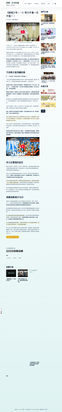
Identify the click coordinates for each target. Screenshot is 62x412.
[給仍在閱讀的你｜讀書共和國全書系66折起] (48, 91)
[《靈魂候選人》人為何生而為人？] (11, 273)
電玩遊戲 (43, 3)
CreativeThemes (33, 409)
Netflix (35, 52)
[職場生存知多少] (48, 104)
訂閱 (43, 111)
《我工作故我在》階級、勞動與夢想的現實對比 (23, 280)
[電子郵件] (55, 3)
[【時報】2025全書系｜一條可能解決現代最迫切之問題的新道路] (48, 97)
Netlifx (14, 257)
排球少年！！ (16, 42)
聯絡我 (46, 409)
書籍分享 (30, 3)
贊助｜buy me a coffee (12, 237)
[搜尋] (53, 3)
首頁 (25, 3)
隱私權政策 (42, 409)
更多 (49, 3)
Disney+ (30, 52)
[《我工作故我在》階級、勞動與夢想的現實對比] (23, 273)
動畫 (13, 19)
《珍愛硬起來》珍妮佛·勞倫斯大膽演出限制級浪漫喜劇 (34, 364)
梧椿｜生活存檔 (12, 3)
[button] (1, 312)
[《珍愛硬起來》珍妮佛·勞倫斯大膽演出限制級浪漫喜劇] (34, 315)
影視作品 (36, 3)
